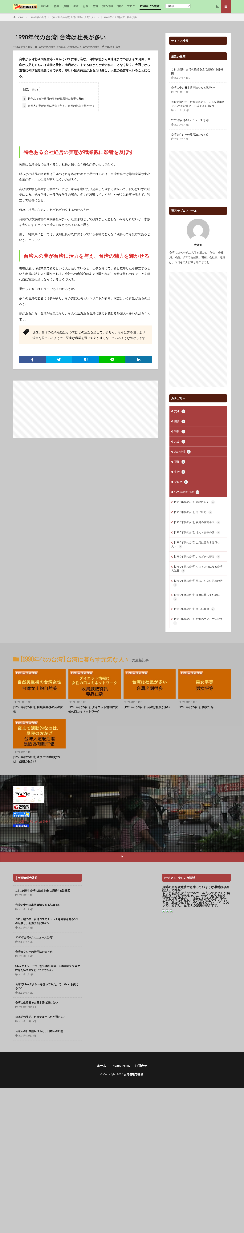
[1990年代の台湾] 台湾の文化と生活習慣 (198, 620)
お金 (85, 6)
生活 (76, 6)
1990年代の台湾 (149, 6)
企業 (107, 46)
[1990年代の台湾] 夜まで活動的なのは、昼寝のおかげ (36, 759)
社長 (112, 46)
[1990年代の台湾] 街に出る (192, 512)
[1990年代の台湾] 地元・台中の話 (196, 532)
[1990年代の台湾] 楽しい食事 (194, 608)
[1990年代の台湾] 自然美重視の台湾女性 (38, 709)
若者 (118, 46)
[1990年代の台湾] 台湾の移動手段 (196, 522)
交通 (95, 6)
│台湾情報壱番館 (27, 877)
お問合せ (141, 1065)
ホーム (101, 1065)
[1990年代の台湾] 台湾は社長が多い (119, 17)
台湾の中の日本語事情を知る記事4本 (193, 87)
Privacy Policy (120, 1065)
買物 (66, 6)
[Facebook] (32, 359)
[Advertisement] (85, 125)
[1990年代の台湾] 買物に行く (194, 502)
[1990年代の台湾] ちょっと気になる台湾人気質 (196, 568)
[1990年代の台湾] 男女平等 (196, 707)
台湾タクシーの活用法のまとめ (190, 134)
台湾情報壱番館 (133, 1074)
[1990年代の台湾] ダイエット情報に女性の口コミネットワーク (93, 709)
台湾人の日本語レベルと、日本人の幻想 (39, 1031)
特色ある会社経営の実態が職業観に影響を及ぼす (55, 98)
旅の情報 (107, 6)
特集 (56, 6)
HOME (45, 6)
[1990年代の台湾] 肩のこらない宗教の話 (198, 582)
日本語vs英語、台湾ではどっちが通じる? (39, 1016)
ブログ (131, 6)
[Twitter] (59, 359)
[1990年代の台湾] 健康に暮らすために (197, 596)
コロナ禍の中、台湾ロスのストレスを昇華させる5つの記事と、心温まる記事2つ (198, 103)
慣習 (120, 6)
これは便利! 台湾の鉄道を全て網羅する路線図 (197, 71)
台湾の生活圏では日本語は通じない (36, 1002)
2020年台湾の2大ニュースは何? (190, 120)
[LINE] (112, 359)
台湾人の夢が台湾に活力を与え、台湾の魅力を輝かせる (59, 105)
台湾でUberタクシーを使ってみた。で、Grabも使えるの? (46, 986)
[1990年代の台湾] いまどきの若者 (196, 556)
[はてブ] (85, 359)
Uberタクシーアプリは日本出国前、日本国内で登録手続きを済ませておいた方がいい (47, 968)
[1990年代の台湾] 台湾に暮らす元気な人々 (74, 17)
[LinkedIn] (138, 359)
